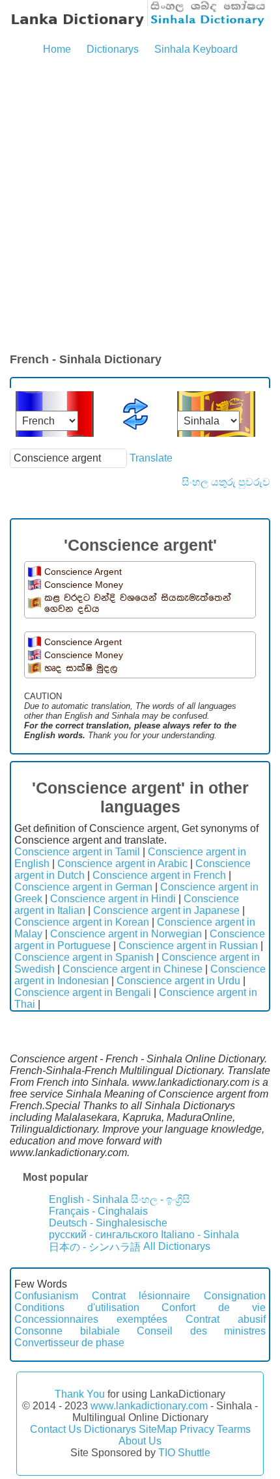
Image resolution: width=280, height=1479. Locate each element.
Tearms (234, 1429)
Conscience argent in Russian (188, 945)
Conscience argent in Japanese (166, 910)
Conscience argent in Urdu (178, 980)
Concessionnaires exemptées (90, 1319)
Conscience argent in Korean (81, 922)
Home (57, 49)
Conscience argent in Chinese (133, 968)
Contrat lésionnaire (141, 1295)
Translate (151, 457)
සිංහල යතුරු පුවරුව (226, 482)
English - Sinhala (88, 1199)
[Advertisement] (140, 205)
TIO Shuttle (184, 1452)
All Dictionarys (176, 1246)
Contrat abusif (226, 1319)
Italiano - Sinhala (200, 1234)
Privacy (197, 1429)
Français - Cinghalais (98, 1211)
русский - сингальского (103, 1234)
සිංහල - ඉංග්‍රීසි (160, 1199)
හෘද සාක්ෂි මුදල (80, 668)
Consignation (235, 1295)
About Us (140, 1440)
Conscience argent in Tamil (77, 851)
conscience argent (83, 571)
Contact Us (55, 1429)
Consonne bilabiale (67, 1330)
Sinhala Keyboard (196, 49)
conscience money (83, 584)
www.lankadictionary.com (149, 1405)
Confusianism (46, 1295)
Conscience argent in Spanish (84, 957)
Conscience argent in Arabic (122, 863)
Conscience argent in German (83, 886)
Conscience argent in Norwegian (126, 933)
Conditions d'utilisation (76, 1307)
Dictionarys (113, 49)
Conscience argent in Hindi (113, 898)
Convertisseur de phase (69, 1342)
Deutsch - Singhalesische (108, 1222)
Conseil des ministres (201, 1330)
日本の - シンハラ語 (95, 1246)
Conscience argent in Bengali (82, 992)
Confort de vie (213, 1307)
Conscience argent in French (159, 875)
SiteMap (158, 1429)
